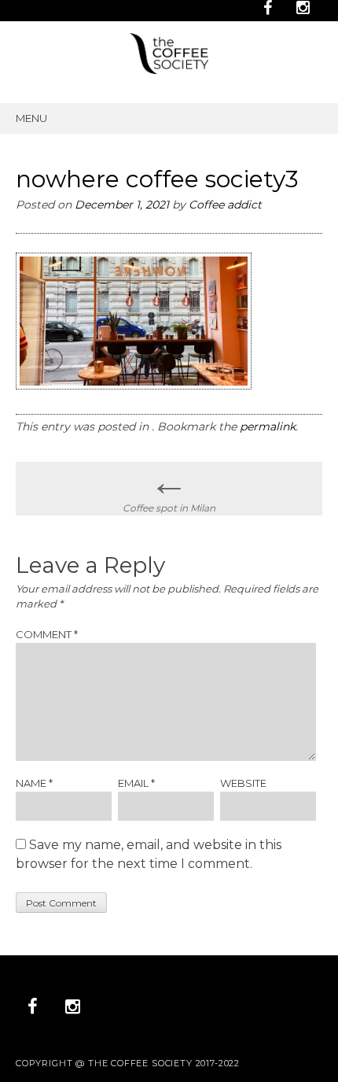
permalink (268, 426)
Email (136, 783)
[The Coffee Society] (169, 69)
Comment (47, 634)
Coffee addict (225, 205)
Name (34, 783)
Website (243, 783)
